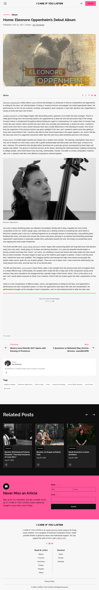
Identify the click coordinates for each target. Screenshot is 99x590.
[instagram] (49, 543)
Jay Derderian (38, 25)
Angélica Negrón (9, 384)
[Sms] (92, 95)
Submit (73, 507)
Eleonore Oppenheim (11, 103)
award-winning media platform (57, 530)
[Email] (95, 95)
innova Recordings (58, 384)
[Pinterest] (89, 95)
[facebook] (47, 543)
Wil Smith (7, 388)
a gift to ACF (61, 538)
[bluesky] (52, 543)
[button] (5, 3)
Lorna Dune (89, 384)
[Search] (81, 3)
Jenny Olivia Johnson (75, 384)
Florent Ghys (39, 384)
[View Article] (17, 446)
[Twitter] (86, 95)
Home (33, 103)
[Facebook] (83, 95)
